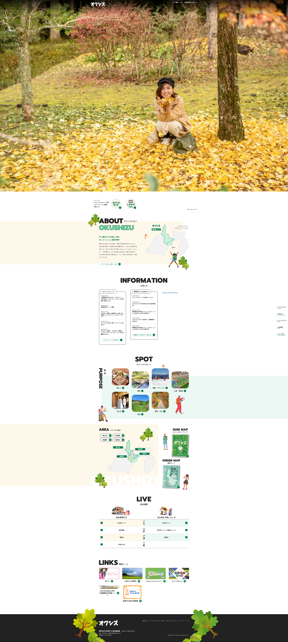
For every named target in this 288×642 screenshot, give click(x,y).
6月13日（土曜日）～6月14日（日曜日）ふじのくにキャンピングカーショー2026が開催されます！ (112, 332)
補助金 (122, 537)
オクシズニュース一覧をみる (111, 340)
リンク (187, 620)
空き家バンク (122, 523)
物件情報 (121, 530)
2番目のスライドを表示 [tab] (191, 209)
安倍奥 (118, 435)
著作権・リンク (146, 620)
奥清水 (118, 440)
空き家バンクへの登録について (166, 530)
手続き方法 (121, 544)
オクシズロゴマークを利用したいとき (142, 297)
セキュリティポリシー (171, 620)
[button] (178, 2)
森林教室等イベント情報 (107, 307)
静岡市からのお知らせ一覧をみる (143, 335)
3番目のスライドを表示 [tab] (193, 209)
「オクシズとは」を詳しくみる (108, 264)
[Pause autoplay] (188, 209)
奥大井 (105, 435)
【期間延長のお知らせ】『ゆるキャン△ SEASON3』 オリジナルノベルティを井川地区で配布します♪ (112, 299)
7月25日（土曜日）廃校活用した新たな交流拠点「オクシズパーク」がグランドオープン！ (112, 315)
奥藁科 (105, 440)
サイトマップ (181, 620)
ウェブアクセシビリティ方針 (158, 620)
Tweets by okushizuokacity (170, 292)
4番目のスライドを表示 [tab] (194, 209)
